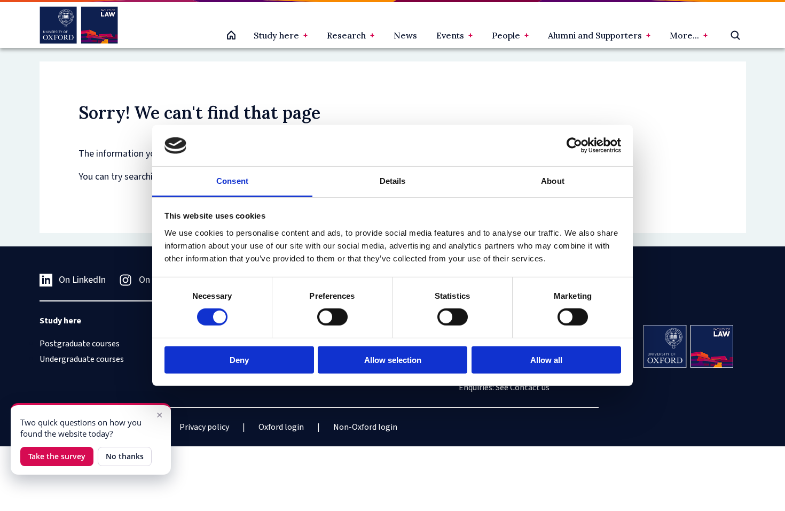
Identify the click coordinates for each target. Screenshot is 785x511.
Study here (276, 35)
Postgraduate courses (80, 344)
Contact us (530, 387)
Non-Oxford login (365, 427)
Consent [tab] (232, 180)
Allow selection (392, 359)
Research (346, 35)
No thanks (125, 456)
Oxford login (281, 427)
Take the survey (56, 456)
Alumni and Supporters (595, 35)
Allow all (546, 359)
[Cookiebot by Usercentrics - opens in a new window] (574, 145)
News (405, 35)
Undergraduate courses (82, 359)
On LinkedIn (82, 280)
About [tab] (552, 180)
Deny (239, 359)
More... (684, 35)
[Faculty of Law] (79, 25)
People (506, 35)
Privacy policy (204, 427)
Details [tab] (393, 180)
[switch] (332, 317)
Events (450, 35)
